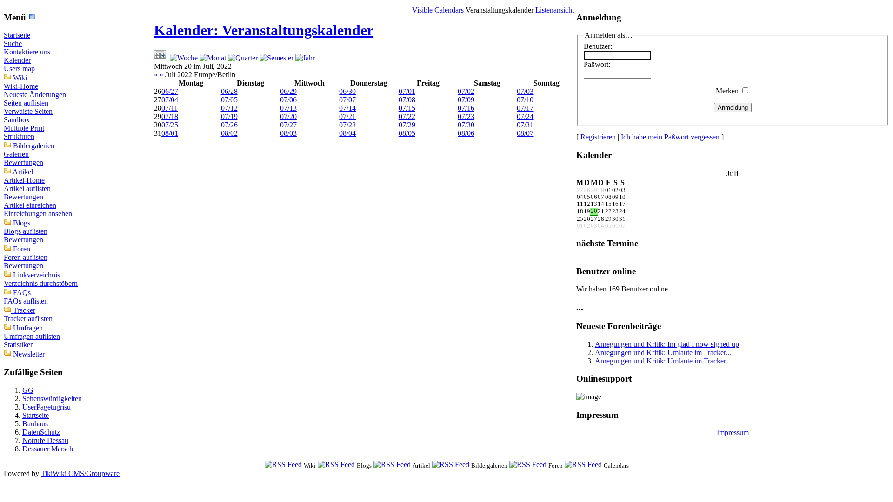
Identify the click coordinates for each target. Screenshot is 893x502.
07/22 (407, 116)
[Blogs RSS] (336, 465)
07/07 (347, 100)
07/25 (169, 125)
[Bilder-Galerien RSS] (450, 465)
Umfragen (28, 328)
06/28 (229, 91)
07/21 (347, 116)
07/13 (288, 108)
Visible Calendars (438, 10)
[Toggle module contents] (32, 17)
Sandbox (17, 120)
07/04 (169, 100)
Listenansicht (554, 10)
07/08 (407, 100)
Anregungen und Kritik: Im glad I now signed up (667, 344)
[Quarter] (243, 58)
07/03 (525, 91)
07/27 (288, 125)
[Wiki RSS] (283, 465)
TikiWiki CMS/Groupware (80, 473)
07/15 (407, 108)
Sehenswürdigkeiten (52, 399)
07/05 (229, 100)
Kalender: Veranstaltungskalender (263, 30)
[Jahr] (305, 58)
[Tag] (161, 58)
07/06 (288, 100)
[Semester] (276, 58)
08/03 (288, 133)
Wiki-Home (21, 86)
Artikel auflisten (27, 188)
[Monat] (213, 58)
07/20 (288, 116)
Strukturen (19, 136)
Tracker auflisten (28, 319)
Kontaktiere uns (27, 52)
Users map (19, 69)
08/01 (169, 133)
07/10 (525, 100)
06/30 (347, 91)
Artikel (23, 172)
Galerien (16, 154)
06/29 (288, 91)
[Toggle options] (8, 78)
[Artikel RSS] (392, 465)
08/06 (466, 133)
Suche (13, 43)
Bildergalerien (33, 146)
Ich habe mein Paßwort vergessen (670, 137)
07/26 (229, 125)
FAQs (22, 293)
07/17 (525, 108)
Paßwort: (597, 64)
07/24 (525, 116)
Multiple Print (24, 128)
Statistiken (19, 345)
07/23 (466, 116)
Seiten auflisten (26, 103)
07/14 (347, 108)
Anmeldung (733, 107)
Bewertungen (23, 162)
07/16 (466, 108)
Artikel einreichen (30, 205)
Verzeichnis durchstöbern (41, 283)
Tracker (24, 310)
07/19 (229, 116)
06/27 (169, 91)
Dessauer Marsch (47, 449)
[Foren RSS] (527, 465)
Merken (727, 91)
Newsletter (29, 354)
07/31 (525, 125)
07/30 (466, 125)
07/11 (169, 108)
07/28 (347, 125)
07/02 (466, 91)
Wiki (20, 78)
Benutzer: (598, 46)
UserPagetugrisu (46, 407)
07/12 (229, 108)
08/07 (525, 133)
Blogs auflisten (25, 231)
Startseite (17, 35)
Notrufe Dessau (45, 440)
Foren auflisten (25, 257)
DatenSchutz (41, 432)
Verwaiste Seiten (28, 111)
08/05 (407, 133)
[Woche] (184, 58)
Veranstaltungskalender (499, 10)
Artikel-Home (24, 180)
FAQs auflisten (26, 301)
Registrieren (598, 137)
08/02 (229, 133)
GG (27, 390)
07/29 (407, 125)
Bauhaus (35, 424)
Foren (21, 249)
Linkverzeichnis (36, 275)
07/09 (466, 100)
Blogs (21, 223)
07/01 (407, 91)
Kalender (17, 60)
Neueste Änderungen (35, 95)
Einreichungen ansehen (38, 214)
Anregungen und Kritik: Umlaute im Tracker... (663, 353)
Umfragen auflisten (32, 336)
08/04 (347, 133)
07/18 (169, 116)
